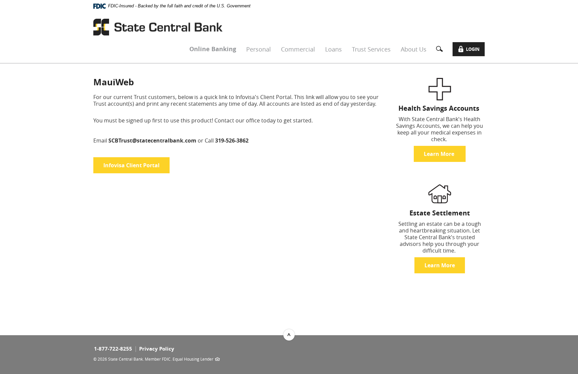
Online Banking (212, 49)
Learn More (440, 154)
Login (472, 50)
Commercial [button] (298, 49)
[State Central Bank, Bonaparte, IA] (157, 27)
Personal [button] (258, 49)
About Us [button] (413, 49)
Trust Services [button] (371, 49)
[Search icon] (442, 49)
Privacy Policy (156, 348)
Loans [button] (333, 49)
